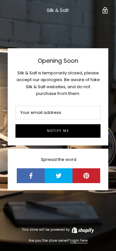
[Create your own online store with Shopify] (82, 229)
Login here (79, 240)
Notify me (58, 130)
